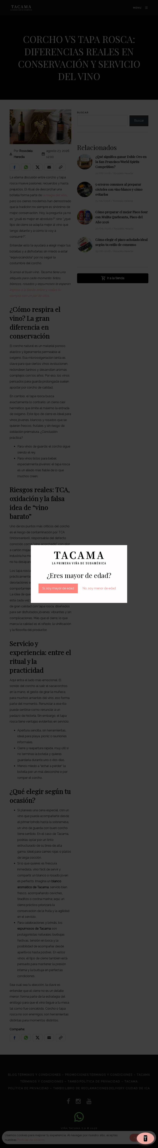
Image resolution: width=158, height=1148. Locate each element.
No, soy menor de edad (99, 588)
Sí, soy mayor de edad (58, 588)
